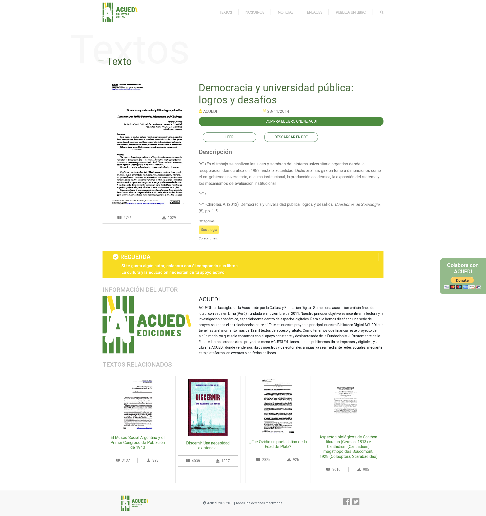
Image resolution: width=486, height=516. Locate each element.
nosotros (255, 12)
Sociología (209, 230)
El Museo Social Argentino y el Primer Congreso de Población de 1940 (137, 442)
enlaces (314, 12)
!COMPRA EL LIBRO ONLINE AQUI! (291, 121)
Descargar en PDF (291, 137)
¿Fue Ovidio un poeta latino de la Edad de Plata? (278, 444)
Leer (230, 137)
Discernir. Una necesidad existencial (208, 445)
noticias (285, 12)
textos (226, 12)
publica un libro (351, 12)
